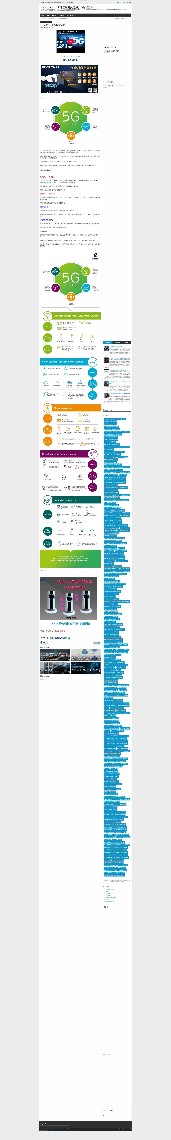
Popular (108, 342)
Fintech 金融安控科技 (109, 550)
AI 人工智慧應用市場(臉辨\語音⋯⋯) (112, 452)
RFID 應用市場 (122, 690)
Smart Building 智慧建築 (109, 710)
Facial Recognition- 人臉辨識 (110, 548)
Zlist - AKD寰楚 (107, 860)
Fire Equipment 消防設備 (120, 550)
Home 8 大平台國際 (108, 563)
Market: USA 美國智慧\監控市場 (111, 634)
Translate (108, 87)
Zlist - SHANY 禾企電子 (120, 867)
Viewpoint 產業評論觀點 (122, 817)
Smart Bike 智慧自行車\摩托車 (116, 708)
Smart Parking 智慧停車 (118, 746)
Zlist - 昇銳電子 (107, 847)
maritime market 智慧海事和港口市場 (112, 606)
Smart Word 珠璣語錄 (120, 761)
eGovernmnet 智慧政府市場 (123, 530)
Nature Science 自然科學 (122, 649)
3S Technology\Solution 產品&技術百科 (112, 434)
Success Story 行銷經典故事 (110, 784)
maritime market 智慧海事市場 (110, 604)
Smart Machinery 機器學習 (122, 741)
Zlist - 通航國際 (124, 852)
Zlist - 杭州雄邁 (115, 847)
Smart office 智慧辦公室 (122, 743)
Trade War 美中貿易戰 (109, 804)
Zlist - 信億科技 (107, 849)
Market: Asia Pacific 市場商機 (110, 616)
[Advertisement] (115, 66)
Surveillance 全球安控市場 (110, 786)
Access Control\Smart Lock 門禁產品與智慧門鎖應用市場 (116, 446)
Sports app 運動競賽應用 (121, 763)
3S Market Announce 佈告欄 (110, 424)
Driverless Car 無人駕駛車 (110, 530)
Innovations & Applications (120, 573)
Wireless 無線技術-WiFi (109, 829)
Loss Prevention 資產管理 (110, 601)
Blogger (122, 881)
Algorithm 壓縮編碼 (123, 457)
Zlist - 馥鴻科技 (116, 857)
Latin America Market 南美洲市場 (111, 594)
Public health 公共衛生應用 (110, 685)
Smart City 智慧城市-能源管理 (110, 713)
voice (105, 819)
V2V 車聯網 (106, 814)
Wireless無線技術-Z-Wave (110, 834)
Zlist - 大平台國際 (108, 839)
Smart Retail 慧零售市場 (122, 748)
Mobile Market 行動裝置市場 (110, 644)
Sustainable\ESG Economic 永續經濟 (112, 789)
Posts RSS (121, 1128)
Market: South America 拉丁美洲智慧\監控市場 (114, 629)
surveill (119, 784)
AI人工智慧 (106, 454)
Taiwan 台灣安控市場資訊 (109, 791)
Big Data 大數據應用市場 (109, 477)
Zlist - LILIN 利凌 (123, 865)
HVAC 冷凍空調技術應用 (109, 568)
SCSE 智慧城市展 (108, 697)
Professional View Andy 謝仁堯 (111, 680)
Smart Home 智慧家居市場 (117, 730)
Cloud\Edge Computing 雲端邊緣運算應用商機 (114, 510)
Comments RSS (128, 1128)
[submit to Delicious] (61, 638)
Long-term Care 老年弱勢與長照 (111, 599)
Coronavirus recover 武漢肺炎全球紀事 (112, 520)
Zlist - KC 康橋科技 (119, 862)
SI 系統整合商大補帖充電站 (123, 705)
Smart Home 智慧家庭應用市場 (111, 733)
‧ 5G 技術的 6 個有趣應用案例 (52, 25)
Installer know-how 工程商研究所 (111, 576)
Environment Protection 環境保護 (111, 543)
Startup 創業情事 (108, 766)
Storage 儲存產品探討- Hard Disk (111, 773)
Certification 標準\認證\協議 (110, 500)
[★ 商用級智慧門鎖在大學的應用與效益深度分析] (106, 362)
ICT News (119, 568)
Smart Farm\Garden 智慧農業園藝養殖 (112, 725)
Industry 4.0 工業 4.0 (108, 573)
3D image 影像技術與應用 (110, 419)
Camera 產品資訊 (123, 487)
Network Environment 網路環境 (120, 652)
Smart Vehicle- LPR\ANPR (121, 758)
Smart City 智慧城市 (120, 710)
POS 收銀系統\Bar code (109, 667)
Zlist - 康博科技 (107, 852)
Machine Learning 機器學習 (123, 601)
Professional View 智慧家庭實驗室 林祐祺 (113, 677)
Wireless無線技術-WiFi (121, 832)
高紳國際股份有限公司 (111, 901)
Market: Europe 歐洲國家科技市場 (111, 619)
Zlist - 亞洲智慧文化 (116, 844)
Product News (120, 672)
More (128, 2)
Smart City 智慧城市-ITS (124, 713)
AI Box (123, 452)
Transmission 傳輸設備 (121, 804)
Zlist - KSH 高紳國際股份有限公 (111, 865)
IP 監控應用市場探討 (120, 583)
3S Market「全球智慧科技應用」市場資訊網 (67, 7)
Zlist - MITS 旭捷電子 (108, 867)
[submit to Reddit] (66, 638)
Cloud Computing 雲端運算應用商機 (112, 507)
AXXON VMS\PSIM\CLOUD (110, 469)
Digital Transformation (122, 525)
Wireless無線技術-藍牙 (109, 832)
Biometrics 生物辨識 (121, 477)
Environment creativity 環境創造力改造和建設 (114, 538)
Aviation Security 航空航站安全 (122, 467)
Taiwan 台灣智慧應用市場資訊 (110, 794)
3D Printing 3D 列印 (121, 419)
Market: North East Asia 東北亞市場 (112, 626)
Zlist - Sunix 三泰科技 (109, 870)
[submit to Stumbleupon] (56, 638)
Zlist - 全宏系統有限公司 (118, 842)
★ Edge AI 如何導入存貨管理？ (116, 346)
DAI (117, 523)
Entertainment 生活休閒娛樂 (110, 535)
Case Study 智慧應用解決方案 (123, 495)
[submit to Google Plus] (53, 638)
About (118, 2)
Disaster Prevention (124, 528)
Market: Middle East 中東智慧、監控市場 (113, 624)
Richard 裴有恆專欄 (108, 692)
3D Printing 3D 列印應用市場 (110, 421)
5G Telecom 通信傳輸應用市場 (111, 439)
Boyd (115, 479)
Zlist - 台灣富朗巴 (108, 842)
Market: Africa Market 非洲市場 (111, 611)
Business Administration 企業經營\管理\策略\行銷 (114, 482)
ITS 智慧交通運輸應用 (118, 586)
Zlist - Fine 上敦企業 (108, 862)
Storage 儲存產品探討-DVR (110, 778)
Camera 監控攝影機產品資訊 (110, 490)
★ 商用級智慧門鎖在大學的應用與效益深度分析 (119, 358)
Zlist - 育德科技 (124, 847)
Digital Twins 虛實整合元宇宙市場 (111, 528)
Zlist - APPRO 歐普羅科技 (118, 860)
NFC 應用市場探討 (108, 654)
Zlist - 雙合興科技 (108, 857)
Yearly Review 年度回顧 (109, 837)
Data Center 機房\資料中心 (110, 525)
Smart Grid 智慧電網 (124, 728)
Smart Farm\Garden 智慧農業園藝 (111, 723)
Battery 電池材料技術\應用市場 (111, 474)
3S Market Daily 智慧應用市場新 (111, 426)
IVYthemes (51, 1130)
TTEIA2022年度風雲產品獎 (110, 809)
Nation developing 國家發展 (114, 647)
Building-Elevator (121, 479)
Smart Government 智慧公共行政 (111, 728)
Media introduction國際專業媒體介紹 (112, 637)
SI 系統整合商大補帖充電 (109, 705)
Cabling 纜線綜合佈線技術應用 (111, 487)
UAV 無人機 (122, 811)
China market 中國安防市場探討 (111, 505)
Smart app (106, 708)
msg (105, 647)
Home (42, 15)
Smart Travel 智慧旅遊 (109, 758)
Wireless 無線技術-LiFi (121, 827)
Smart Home (107, 730)
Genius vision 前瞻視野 (119, 558)
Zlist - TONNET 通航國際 (119, 872)
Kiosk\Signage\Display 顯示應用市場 (112, 591)
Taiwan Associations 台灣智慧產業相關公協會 (114, 796)
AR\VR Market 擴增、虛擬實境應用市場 (113, 464)
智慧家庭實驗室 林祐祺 (111, 897)
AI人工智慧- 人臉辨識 (115, 454)
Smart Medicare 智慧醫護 (109, 743)
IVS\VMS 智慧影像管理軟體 (110, 588)
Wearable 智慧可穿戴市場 (110, 824)
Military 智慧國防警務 (117, 642)
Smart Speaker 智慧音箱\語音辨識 (111, 756)
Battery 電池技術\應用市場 (123, 472)
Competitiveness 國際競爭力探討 (122, 512)
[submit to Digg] (58, 638)
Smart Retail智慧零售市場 (109, 751)
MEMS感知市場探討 (108, 639)
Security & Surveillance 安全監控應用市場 (113, 700)
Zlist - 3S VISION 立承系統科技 (123, 837)
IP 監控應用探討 (107, 586)
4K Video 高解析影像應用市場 (110, 436)
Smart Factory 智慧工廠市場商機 (111, 720)
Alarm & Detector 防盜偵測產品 (111, 457)
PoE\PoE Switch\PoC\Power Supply (119, 664)
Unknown (108, 893)
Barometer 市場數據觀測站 (110, 472)
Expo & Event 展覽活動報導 (110, 545)
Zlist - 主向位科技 (117, 839)
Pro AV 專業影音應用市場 (109, 672)
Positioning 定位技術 (120, 667)
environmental (123, 543)
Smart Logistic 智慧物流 (121, 738)
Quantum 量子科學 (108, 687)
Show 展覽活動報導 (124, 702)
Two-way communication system (111, 811)
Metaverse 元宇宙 (118, 639)
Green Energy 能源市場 (109, 561)
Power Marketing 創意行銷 (110, 670)
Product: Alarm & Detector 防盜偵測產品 (113, 675)
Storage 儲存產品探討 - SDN (110, 768)
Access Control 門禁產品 (109, 441)
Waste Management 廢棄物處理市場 (112, 822)
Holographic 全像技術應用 (122, 561)
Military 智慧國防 (108, 642)
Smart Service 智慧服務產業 (123, 751)
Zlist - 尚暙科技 (126, 844)
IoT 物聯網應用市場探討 (109, 583)
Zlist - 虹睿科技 (115, 849)
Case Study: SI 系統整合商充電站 (111, 497)
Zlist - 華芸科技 (115, 855)
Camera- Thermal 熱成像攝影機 (111, 492)
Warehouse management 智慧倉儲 (115, 819)
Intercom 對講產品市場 (109, 578)
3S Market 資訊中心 (50, 27)
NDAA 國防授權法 (108, 652)
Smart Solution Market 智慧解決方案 (112, 753)
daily (121, 523)
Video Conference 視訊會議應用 (118, 814)
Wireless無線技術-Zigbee (122, 834)
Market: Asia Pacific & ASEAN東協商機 (112, 614)
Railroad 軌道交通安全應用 (120, 687)
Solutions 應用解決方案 (109, 763)
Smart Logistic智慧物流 (109, 741)
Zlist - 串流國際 (107, 844)
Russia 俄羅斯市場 (108, 695)
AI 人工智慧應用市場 (108, 449)
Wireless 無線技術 (121, 824)
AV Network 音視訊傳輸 (109, 467)
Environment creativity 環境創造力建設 (112, 540)
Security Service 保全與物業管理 (111, 702)
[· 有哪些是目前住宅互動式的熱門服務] (106, 373)
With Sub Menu (70, 15)
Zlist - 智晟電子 (107, 855)
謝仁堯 (107, 899)
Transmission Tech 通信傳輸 (110, 806)
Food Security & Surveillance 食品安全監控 (113, 553)
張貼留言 (42, 679)
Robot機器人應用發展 (119, 692)
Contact (124, 2)
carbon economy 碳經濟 (109, 495)
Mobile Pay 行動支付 (122, 644)
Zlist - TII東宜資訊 (108, 872)
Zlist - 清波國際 (115, 852)
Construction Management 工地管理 (112, 517)
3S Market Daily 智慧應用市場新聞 (111, 429)
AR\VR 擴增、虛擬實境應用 (110, 462)
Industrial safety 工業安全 (123, 571)
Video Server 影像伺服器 (109, 817)
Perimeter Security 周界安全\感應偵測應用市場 (114, 662)
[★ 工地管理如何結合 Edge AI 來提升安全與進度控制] (106, 386)
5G (45, 571)
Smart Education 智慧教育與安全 (111, 718)
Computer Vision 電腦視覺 (123, 515)
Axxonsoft (120, 469)
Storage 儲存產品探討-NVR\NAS (111, 781)
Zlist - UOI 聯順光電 (108, 875)
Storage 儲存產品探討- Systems (111, 776)
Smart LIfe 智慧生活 (124, 735)
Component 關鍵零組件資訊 (110, 515)
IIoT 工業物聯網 (126, 568)
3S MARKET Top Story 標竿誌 (110, 431)
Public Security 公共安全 (122, 685)
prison (118, 670)
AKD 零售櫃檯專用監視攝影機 (70, 623)
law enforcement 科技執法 (110, 596)
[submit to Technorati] (69, 638)
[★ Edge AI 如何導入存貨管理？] (106, 350)
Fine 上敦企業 (121, 548)
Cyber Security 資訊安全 (109, 523)
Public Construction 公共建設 (110, 682)
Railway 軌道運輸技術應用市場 (111, 690)
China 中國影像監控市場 (109, 502)
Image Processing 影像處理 (110, 571)
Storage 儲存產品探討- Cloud (110, 771)
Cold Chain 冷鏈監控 (108, 512)
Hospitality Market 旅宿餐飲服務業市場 (112, 566)
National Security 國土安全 (110, 649)
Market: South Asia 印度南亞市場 (111, 631)
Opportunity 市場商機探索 (110, 657)
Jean (107, 891)
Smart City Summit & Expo (110, 715)
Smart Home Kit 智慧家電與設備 (111, 735)
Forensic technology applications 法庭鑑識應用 (114, 555)
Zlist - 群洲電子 (124, 855)
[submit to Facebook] (48, 638)
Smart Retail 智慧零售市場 (110, 748)
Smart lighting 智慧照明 (109, 738)
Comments (61, 15)
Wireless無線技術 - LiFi (121, 829)
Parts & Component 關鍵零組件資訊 (112, 659)
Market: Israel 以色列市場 (109, 621)
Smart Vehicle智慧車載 (109, 761)
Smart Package (107, 746)
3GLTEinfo (42, 98)
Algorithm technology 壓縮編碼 (110, 459)
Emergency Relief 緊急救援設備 (111, 533)
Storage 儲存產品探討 (118, 766)
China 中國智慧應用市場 (123, 500)
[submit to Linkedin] (64, 638)
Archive (54, 15)
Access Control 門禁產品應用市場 (111, 444)
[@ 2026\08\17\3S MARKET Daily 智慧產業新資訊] (106, 397)
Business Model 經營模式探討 (110, 484)
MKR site (56, 1130)
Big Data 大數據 (122, 474)
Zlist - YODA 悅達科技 (119, 875)
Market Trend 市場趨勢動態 (110, 609)
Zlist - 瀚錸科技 (125, 857)
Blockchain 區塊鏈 (108, 479)
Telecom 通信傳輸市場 (124, 799)
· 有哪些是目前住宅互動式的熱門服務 (117, 370)
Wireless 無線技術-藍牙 (109, 827)
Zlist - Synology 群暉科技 (120, 870)
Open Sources (117, 654)
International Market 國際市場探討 (111, 581)
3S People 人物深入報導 (124, 431)
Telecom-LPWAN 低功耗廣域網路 (111, 801)
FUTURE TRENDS (108, 558)
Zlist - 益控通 (123, 849)
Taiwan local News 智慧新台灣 (110, 799)
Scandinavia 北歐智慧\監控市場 (121, 695)
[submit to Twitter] (51, 638)
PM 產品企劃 (107, 664)
